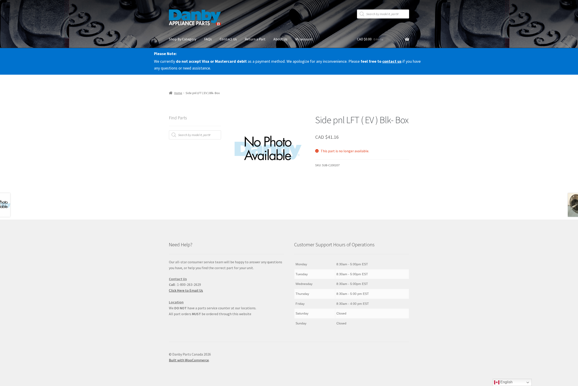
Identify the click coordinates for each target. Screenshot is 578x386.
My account (304, 39)
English (506, 382)
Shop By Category (182, 39)
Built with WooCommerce (189, 360)
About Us (280, 39)
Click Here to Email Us (186, 290)
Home (178, 93)
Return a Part (255, 39)
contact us (391, 61)
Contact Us (228, 39)
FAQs (208, 39)
